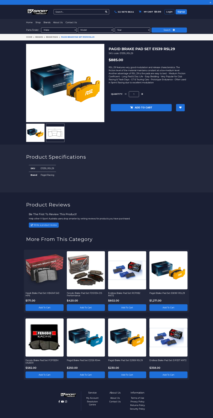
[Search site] (106, 11)
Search (168, 30)
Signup (181, 11)
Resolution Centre (92, 403)
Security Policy (137, 409)
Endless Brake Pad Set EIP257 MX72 (167, 360)
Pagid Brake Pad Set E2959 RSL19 (125, 360)
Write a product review (45, 225)
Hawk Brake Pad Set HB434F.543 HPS (42, 294)
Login (169, 11)
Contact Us (71, 22)
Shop (38, 22)
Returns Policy (137, 405)
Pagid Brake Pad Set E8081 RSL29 (167, 293)
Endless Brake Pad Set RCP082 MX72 (124, 294)
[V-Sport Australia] (37, 11)
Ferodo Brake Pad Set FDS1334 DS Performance (84, 294)
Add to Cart (143, 107)
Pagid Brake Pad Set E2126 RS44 (83, 360)
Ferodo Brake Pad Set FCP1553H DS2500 (42, 361)
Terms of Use (137, 398)
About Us (58, 22)
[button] (180, 107)
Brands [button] (46, 22)
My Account (92, 398)
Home (29, 22)
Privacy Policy (137, 401)
